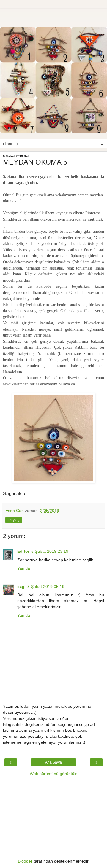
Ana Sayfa (53, 762)
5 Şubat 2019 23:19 (49, 551)
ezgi (21, 586)
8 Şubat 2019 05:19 (45, 586)
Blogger (25, 861)
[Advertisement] (53, 16)
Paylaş (13, 520)
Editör (23, 551)
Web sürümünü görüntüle (54, 773)
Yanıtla (23, 568)
